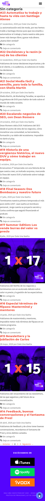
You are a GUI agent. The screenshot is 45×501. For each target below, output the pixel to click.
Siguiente (27, 444)
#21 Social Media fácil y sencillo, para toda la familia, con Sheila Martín (21, 84)
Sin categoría (9, 44)
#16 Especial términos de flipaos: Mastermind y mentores (18, 307)
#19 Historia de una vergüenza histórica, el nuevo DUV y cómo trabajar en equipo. (22, 154)
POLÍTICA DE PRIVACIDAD (15, 495)
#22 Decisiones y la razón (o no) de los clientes (20, 53)
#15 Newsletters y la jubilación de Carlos (15, 337)
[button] (40, 3)
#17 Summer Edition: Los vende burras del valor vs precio (18, 228)
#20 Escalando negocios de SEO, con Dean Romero (20, 115)
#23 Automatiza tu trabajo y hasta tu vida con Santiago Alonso (21, 16)
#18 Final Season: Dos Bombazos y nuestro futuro (20, 190)
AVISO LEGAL (35, 493)
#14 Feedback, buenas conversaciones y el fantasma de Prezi (22, 415)
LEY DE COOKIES (32, 495)
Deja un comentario (12, 48)
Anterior (5, 444)
